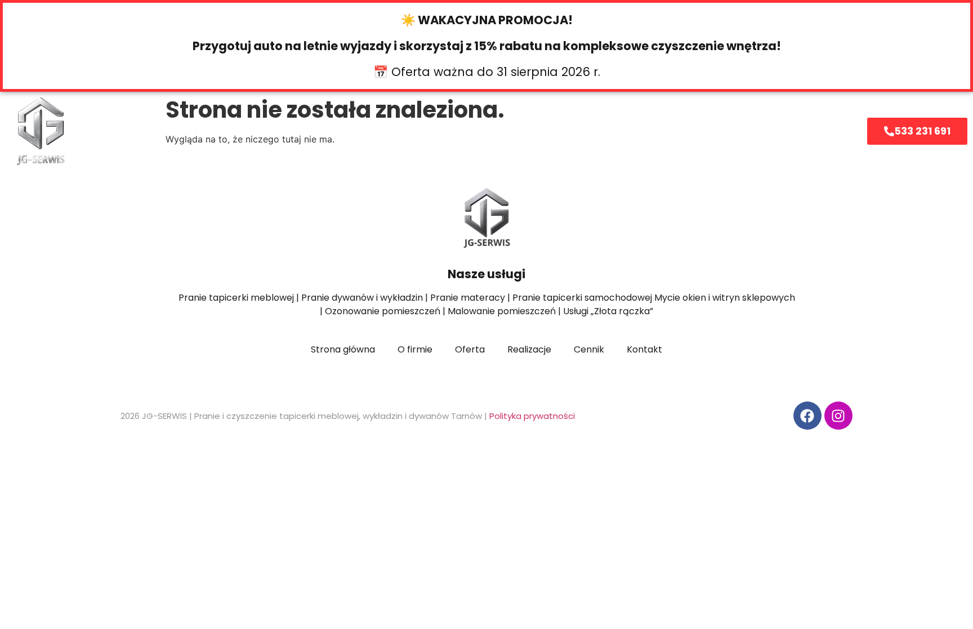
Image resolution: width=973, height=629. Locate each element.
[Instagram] (838, 416)
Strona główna (255, 130)
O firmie (427, 130)
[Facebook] (807, 416)
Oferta (341, 130)
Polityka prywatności (532, 416)
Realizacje (577, 130)
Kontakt (655, 130)
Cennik (500, 130)
